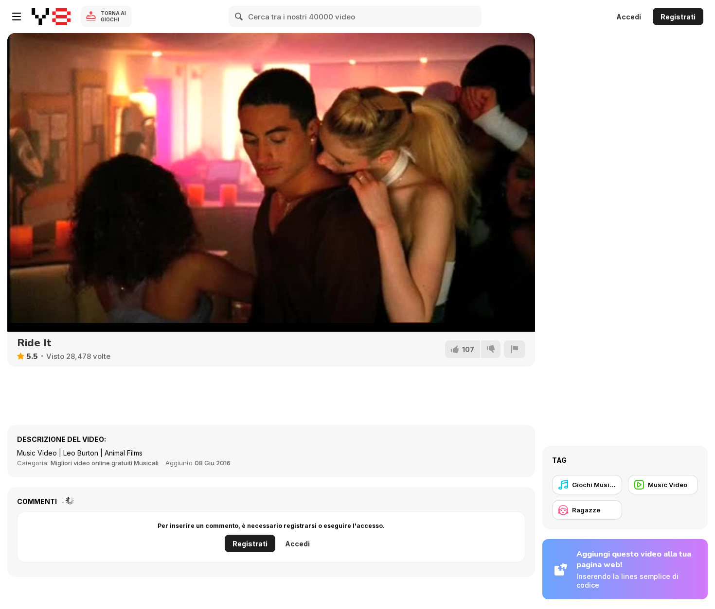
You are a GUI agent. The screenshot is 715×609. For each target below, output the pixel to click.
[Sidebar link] (16, 16)
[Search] (239, 16)
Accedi (628, 17)
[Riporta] (514, 349)
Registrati (678, 17)
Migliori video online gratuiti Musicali (105, 463)
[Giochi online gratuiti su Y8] (51, 16)
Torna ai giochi (113, 16)
